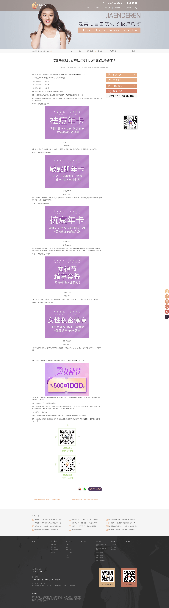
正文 (51, 51)
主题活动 (45, 51)
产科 (72, 51)
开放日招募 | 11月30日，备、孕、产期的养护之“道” (86, 519)
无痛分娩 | (41, 599)
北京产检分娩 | (57, 597)
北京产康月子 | (47, 597)
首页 (88, 8)
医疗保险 (113, 547)
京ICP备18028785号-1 (38, 584)
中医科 (133, 51)
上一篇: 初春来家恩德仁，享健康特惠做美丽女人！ (49, 499)
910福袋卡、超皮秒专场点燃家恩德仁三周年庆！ (123, 523)
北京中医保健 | (36, 597)
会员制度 (128, 8)
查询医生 (117, 80)
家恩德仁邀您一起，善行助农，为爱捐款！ (48, 526)
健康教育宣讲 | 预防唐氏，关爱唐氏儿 (46, 529)
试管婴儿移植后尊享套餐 (101, 545)
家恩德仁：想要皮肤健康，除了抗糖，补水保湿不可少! (49, 519)
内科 (124, 51)
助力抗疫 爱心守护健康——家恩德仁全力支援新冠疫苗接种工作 (86, 523)
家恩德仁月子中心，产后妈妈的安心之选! (122, 529)
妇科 (80, 51)
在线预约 (117, 86)
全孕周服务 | (68, 597)
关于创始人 (54, 547)
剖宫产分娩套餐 (100, 560)
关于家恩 (54, 541)
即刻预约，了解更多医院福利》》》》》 (74, 74)
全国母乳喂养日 (77, 529)
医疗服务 (97, 8)
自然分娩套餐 (99, 557)
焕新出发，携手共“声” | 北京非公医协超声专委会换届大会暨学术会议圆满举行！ (86, 526)
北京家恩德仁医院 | (43, 601)
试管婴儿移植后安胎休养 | (54, 599)
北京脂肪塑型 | (68, 599)
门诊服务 (113, 544)
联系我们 (117, 91)
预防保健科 (113, 51)
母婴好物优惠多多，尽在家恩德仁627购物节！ (123, 519)
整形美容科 (101, 51)
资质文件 (117, 75)
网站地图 (72, 585)
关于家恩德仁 (54, 549)
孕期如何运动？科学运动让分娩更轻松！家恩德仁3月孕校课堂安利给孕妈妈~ (49, 523)
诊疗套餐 (107, 8)
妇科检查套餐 (99, 555)
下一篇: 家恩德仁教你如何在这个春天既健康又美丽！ (87, 499)
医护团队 (84, 541)
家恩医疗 (53, 544)
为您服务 (118, 8)
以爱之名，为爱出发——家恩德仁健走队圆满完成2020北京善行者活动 (123, 526)
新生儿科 (90, 51)
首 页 (33, 541)
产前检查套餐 (99, 552)
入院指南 (113, 549)
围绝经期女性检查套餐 (101, 549)
